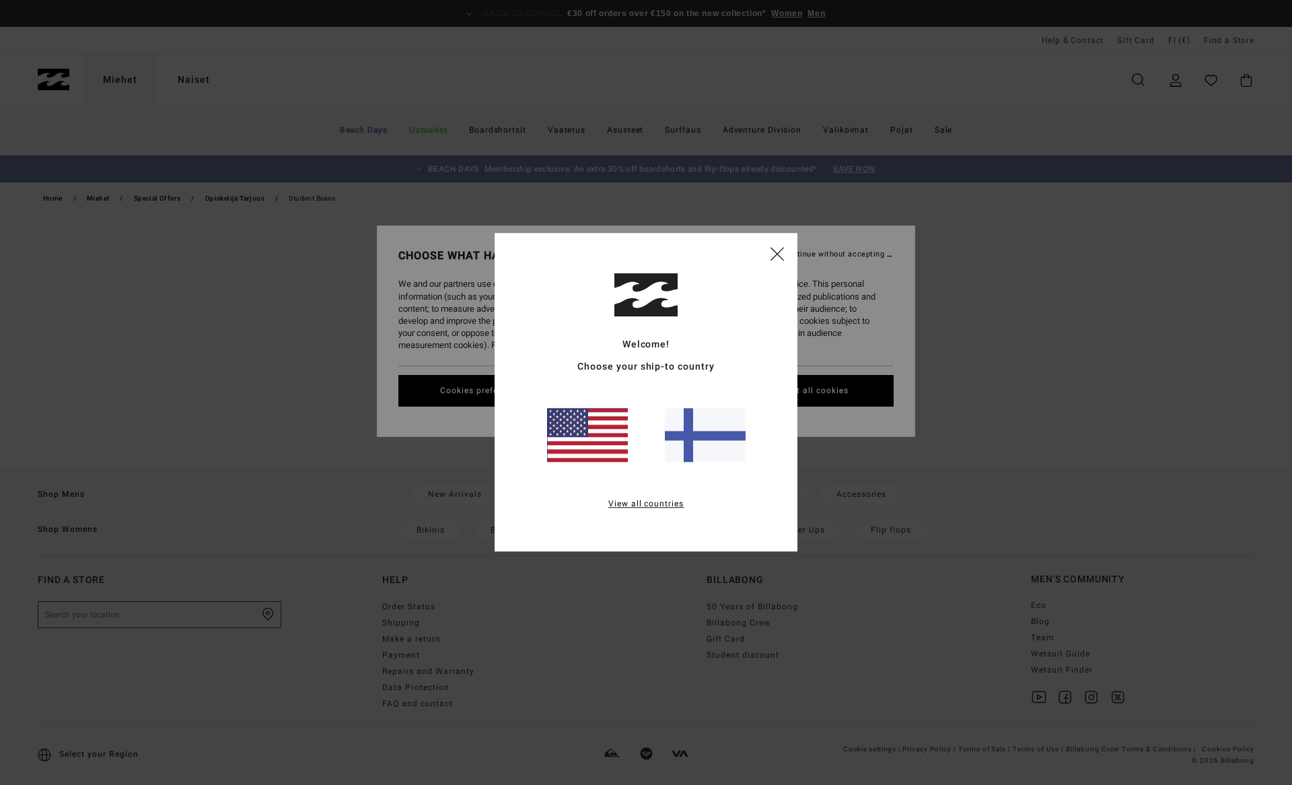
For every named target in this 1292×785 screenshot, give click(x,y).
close (777, 253)
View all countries (646, 504)
